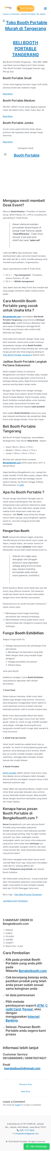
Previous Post (25, 1084)
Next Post (25, 1091)
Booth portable (9, 773)
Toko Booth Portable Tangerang (17, 355)
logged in (19, 1105)
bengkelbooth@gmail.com (22, 1068)
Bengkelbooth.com (33, 971)
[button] (25, 8)
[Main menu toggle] (45, 8)
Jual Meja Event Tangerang (15, 901)
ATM (40, 1005)
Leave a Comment (11, 14)
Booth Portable (28, 14)
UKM (21, 485)
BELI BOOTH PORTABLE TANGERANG (25, 48)
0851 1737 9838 (27, 1130)
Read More (8, 94)
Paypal (27, 1009)
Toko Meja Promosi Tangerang (28, 894)
